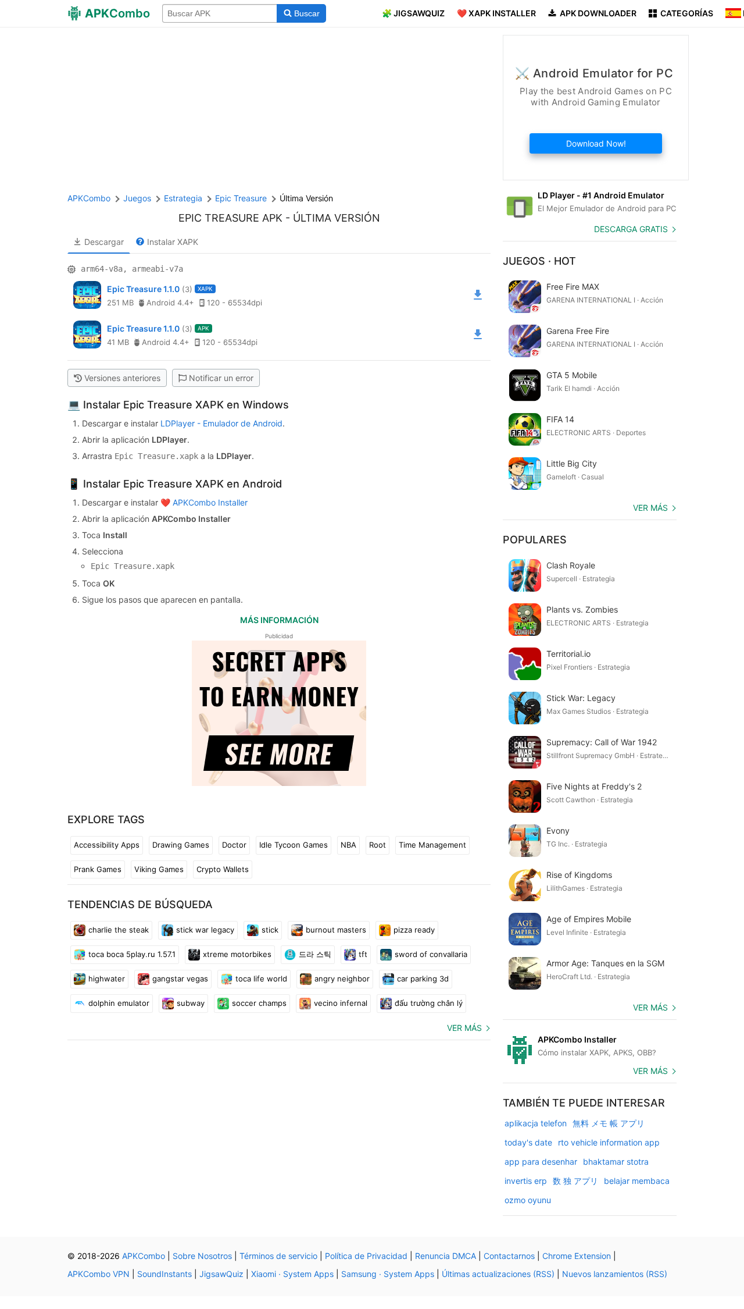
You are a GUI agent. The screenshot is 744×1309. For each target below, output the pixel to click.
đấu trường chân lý (429, 1003)
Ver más (464, 1028)
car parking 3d (423, 978)
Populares (535, 539)
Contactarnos (509, 1256)
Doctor (234, 844)
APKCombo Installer (210, 502)
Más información (279, 620)
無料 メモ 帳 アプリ (609, 1123)
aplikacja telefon (536, 1123)
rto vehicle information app (609, 1142)
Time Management (432, 844)
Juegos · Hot (539, 261)
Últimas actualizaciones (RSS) (498, 1274)
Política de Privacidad (366, 1256)
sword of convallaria (431, 954)
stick (270, 929)
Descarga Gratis (631, 229)
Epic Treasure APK (230, 218)
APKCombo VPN (98, 1274)
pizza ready (414, 929)
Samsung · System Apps (387, 1274)
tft (363, 954)
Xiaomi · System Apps (292, 1274)
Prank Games (97, 869)
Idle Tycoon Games (293, 844)
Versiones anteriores (122, 378)
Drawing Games (180, 844)
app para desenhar (541, 1161)
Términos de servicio (278, 1256)
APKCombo (88, 198)
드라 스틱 (315, 954)
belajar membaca (637, 1181)
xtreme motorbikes (237, 954)
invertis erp (526, 1181)
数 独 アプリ (575, 1181)
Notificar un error (221, 378)
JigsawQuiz (221, 1274)
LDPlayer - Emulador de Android (221, 423)
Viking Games (159, 869)
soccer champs (259, 1003)
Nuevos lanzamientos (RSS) (614, 1274)
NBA (348, 844)
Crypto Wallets (222, 869)
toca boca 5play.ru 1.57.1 (132, 954)
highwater (106, 978)
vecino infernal (340, 1003)
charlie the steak (118, 929)
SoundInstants (164, 1274)
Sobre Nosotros (202, 1256)
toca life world (261, 978)
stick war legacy (205, 929)
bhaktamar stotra (616, 1161)
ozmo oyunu (528, 1200)
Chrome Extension (576, 1256)
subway (191, 1003)
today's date (528, 1142)
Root (377, 844)
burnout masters (336, 929)
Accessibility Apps (107, 844)
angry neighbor (342, 978)
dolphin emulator (118, 1003)
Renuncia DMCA (445, 1256)
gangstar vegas (180, 978)
